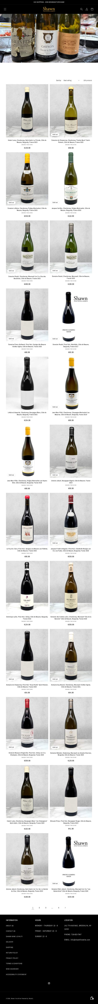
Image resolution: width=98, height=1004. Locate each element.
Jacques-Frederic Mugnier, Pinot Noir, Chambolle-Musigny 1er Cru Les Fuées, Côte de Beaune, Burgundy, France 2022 (71, 550)
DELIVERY (9, 942)
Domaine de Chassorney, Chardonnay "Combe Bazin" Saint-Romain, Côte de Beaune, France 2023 (71, 141)
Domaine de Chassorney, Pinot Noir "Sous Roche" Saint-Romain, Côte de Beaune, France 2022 (27, 686)
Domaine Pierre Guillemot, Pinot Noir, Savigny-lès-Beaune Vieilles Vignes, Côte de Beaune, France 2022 (27, 346)
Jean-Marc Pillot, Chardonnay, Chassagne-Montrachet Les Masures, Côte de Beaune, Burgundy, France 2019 (70, 414)
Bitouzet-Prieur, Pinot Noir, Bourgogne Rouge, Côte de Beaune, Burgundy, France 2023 (70, 822)
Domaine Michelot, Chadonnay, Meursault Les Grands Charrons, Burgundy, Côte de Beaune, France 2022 (70, 754)
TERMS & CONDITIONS (14, 963)
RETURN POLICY (12, 953)
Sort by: (58, 80)
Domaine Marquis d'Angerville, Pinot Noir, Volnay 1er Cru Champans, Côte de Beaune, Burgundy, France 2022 (27, 754)
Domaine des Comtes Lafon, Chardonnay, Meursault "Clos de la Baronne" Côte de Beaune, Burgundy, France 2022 (71, 618)
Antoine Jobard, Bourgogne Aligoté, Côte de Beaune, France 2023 (70, 482)
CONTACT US (10, 931)
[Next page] (65, 907)
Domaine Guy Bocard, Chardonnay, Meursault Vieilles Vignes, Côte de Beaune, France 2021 (71, 686)
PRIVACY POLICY (12, 958)
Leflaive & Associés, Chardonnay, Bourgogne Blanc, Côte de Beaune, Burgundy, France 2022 (27, 414)
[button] (5, 9)
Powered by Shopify (27, 998)
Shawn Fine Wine (16, 998)
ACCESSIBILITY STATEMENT (16, 974)
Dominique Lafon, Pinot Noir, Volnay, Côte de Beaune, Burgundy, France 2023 (27, 618)
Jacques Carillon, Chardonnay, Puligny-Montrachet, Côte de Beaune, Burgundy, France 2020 (71, 209)
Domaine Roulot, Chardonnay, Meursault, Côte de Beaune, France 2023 (71, 277)
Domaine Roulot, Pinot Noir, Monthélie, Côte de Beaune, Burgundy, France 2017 (71, 346)
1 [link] (32, 907)
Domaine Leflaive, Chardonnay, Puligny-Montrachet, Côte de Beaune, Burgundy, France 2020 (27, 209)
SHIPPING (9, 947)
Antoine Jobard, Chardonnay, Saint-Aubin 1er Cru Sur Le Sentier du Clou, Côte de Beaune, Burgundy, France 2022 (27, 890)
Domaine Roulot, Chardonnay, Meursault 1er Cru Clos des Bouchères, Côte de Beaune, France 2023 (27, 277)
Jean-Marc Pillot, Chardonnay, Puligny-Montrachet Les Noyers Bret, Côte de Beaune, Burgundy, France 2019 (27, 482)
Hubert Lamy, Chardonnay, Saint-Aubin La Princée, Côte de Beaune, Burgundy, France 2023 (27, 141)
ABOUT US (10, 926)
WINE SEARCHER (12, 969)
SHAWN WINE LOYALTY (14, 936)
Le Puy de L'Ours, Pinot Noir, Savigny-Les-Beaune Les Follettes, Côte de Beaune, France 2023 (27, 550)
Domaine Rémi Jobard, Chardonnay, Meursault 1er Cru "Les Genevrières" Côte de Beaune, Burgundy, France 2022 (71, 890)
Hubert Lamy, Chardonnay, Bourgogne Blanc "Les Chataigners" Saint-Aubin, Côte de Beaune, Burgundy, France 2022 (27, 822)
